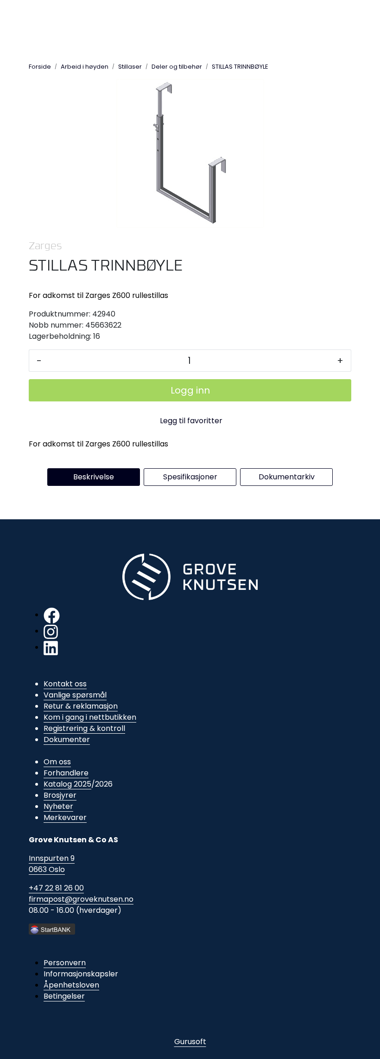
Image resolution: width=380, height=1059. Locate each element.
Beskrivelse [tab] (93, 476)
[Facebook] (52, 614)
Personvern (65, 962)
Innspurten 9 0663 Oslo (52, 864)
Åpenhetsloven (71, 985)
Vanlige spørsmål (75, 695)
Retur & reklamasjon (81, 706)
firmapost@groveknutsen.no (81, 899)
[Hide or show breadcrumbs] (273, 66)
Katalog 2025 (67, 784)
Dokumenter (67, 739)
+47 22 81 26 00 (56, 888)
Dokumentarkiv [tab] (287, 476)
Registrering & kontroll (84, 728)
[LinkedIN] (51, 647)
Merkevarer (65, 817)
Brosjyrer (60, 795)
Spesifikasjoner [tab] (190, 476)
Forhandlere (66, 773)
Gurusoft (190, 1041)
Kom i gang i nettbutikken (90, 717)
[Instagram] (51, 631)
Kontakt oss (65, 683)
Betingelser (64, 996)
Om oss (57, 761)
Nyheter (58, 806)
